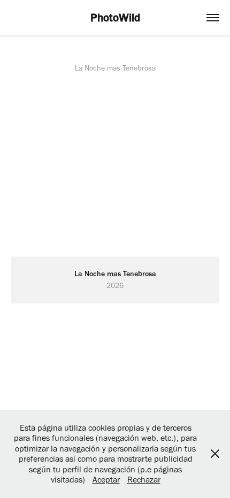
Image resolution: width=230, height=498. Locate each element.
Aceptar (106, 479)
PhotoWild (115, 17)
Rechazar (143, 479)
